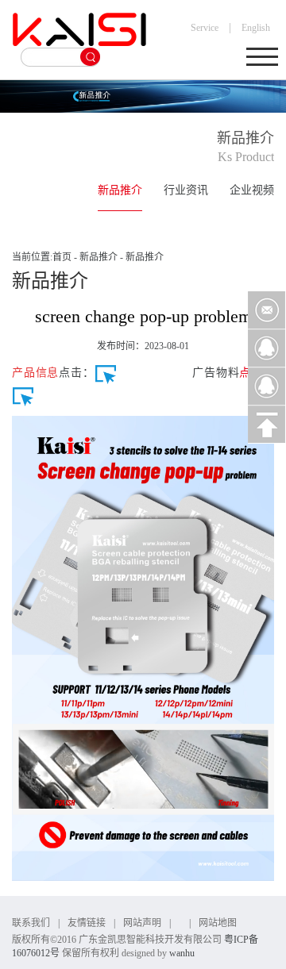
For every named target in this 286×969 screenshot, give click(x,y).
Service (204, 27)
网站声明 (142, 923)
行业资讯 (186, 190)
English (256, 27)
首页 (62, 257)
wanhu (182, 953)
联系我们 (31, 923)
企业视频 (252, 190)
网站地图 (218, 923)
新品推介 (120, 190)
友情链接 (87, 923)
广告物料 (215, 373)
